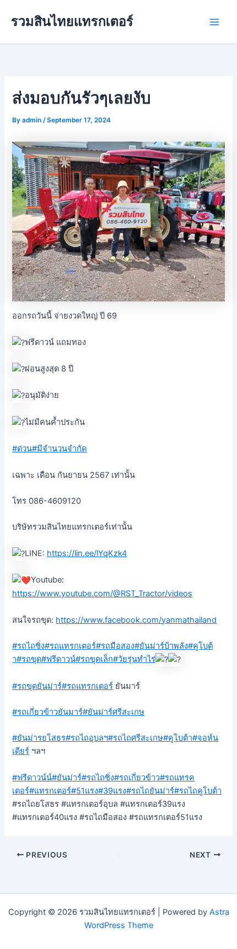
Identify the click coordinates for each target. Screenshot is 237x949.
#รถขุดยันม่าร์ (37, 686)
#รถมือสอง (115, 646)
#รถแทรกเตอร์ (70, 646)
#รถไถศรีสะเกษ (135, 738)
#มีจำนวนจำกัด (59, 449)
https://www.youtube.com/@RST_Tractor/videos (102, 593)
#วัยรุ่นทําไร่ (134, 659)
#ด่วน (22, 449)
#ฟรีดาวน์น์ (32, 778)
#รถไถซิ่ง (28, 646)
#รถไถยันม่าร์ (150, 791)
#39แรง (112, 791)
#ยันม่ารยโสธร (39, 738)
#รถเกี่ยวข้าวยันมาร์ (47, 712)
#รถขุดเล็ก (94, 659)
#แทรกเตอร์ (50, 791)
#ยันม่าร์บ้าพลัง (161, 646)
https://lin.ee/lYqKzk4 (87, 553)
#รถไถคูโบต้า (198, 791)
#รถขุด (29, 659)
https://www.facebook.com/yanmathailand (136, 620)
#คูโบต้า (177, 738)
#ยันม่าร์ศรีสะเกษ (113, 712)
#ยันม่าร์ (67, 778)
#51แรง (84, 791)
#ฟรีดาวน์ (58, 659)
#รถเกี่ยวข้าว (137, 778)
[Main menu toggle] (214, 22)
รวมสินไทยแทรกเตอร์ (72, 21)
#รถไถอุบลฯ (87, 738)
